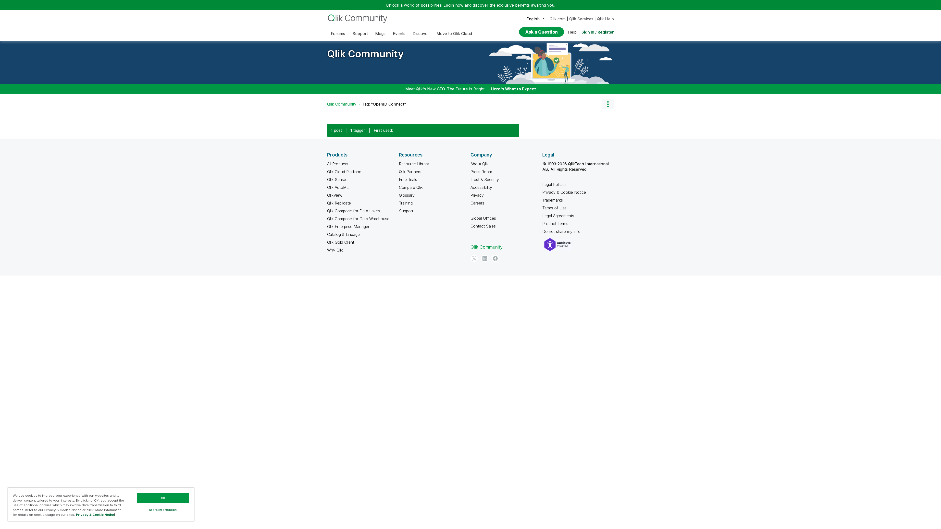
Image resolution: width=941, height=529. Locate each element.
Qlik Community (365, 53)
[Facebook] (495, 258)
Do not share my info (562, 231)
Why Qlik (335, 250)
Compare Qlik (411, 187)
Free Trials (408, 179)
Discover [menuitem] (421, 33)
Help (572, 32)
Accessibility (481, 187)
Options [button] (608, 104)
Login (449, 5)
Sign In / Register (598, 32)
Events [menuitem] (399, 33)
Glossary (407, 195)
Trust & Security (484, 179)
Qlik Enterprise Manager (348, 226)
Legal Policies (554, 184)
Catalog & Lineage (343, 234)
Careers (477, 203)
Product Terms (555, 223)
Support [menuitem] (360, 33)
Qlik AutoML (338, 187)
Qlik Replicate (339, 203)
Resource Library (414, 163)
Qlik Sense (336, 179)
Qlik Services (581, 18)
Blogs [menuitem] (380, 33)
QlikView (334, 195)
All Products (337, 163)
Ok (163, 498)
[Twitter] (474, 258)
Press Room (481, 171)
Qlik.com (558, 18)
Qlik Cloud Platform (344, 171)
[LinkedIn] (484, 258)
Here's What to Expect (513, 88)
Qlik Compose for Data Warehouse (358, 218)
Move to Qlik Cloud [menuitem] (454, 33)
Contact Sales (483, 226)
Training (406, 203)
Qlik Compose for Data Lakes (353, 210)
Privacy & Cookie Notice (564, 192)
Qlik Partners (410, 171)
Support (406, 210)
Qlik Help (605, 18)
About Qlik (479, 163)
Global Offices (483, 218)
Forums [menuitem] (338, 33)
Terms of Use (554, 207)
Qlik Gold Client (340, 242)
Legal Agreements (558, 215)
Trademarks (552, 200)
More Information (163, 510)
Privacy (477, 195)
